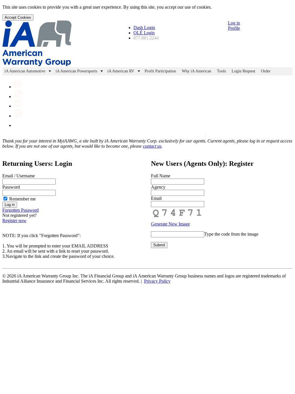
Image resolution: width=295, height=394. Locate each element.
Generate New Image (170, 224)
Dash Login (144, 27)
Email (156, 198)
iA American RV (120, 71)
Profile (234, 28)
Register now (14, 220)
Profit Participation (160, 71)
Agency (158, 187)
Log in (234, 22)
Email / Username (18, 175)
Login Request (243, 71)
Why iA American (196, 71)
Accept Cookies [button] (18, 17)
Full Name (160, 175)
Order (266, 71)
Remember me (22, 198)
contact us (152, 146)
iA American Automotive (25, 71)
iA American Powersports (76, 71)
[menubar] (147, 71)
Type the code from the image (231, 234)
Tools (221, 71)
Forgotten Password (20, 210)
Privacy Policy (157, 281)
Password (11, 187)
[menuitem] (27, 71)
